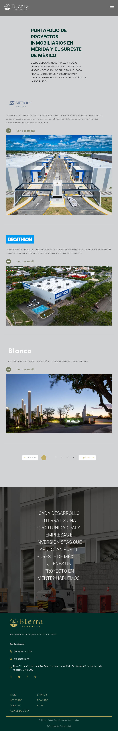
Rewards (42, 700)
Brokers (42, 694)
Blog (40, 705)
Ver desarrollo (25, 130)
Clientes (15, 705)
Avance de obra (19, 710)
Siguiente (85, 457)
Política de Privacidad (59, 726)
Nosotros (16, 700)
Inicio (5, 22)
